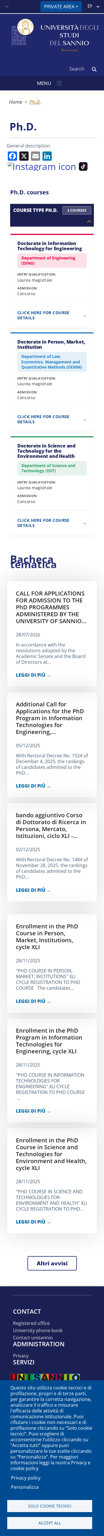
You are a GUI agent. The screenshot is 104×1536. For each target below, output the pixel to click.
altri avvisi (52, 1263)
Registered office (31, 1323)
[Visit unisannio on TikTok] (83, 166)
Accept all (49, 1523)
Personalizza (25, 1487)
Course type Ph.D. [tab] (49, 210)
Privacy (21, 1356)
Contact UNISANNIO (33, 1338)
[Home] (21, 35)
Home (15, 102)
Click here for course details (43, 315)
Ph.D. (35, 102)
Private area (59, 6)
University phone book (37, 1331)
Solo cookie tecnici (49, 1506)
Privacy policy (25, 1478)
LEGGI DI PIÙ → (33, 675)
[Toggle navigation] (6, 6)
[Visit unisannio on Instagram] (42, 166)
